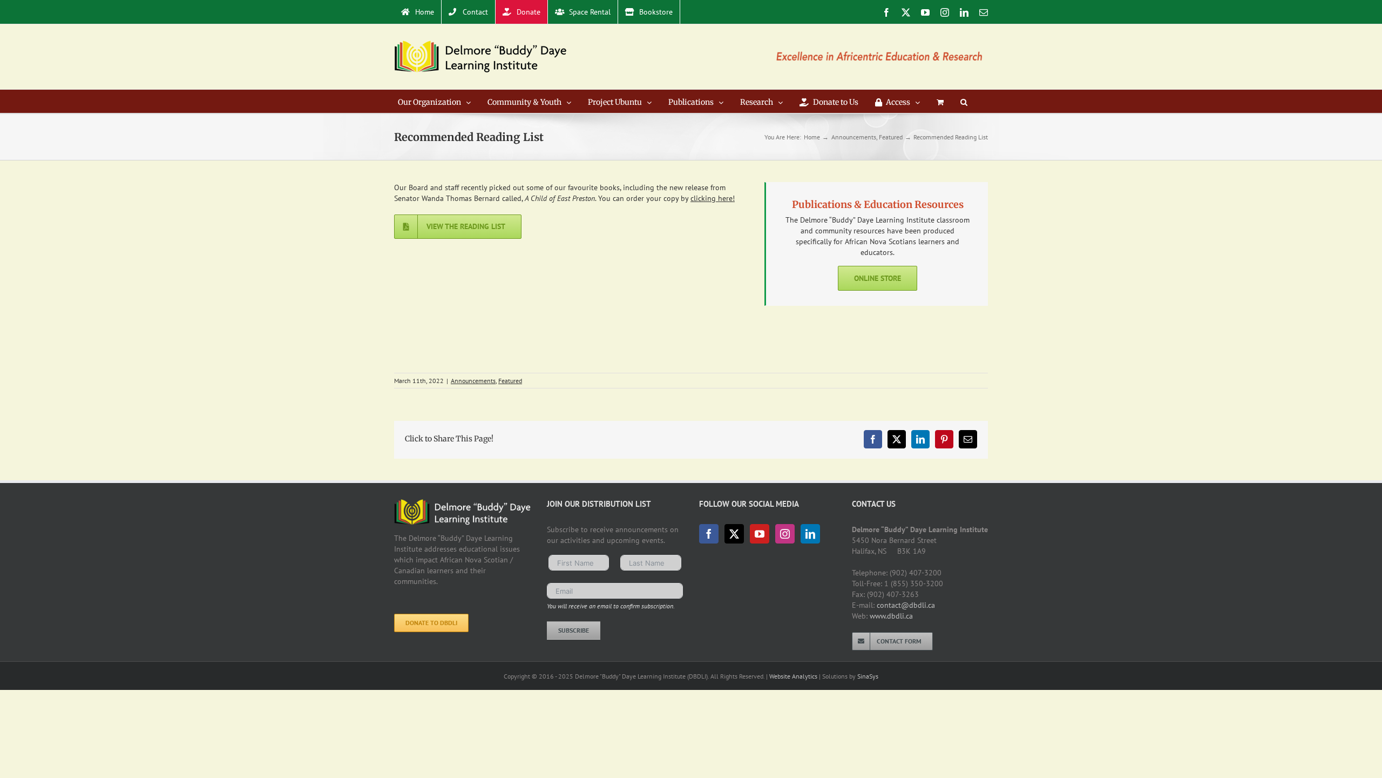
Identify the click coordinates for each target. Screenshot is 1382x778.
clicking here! (712, 198)
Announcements (473, 381)
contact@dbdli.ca (906, 605)
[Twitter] (734, 534)
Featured (510, 381)
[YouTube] (759, 534)
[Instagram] (785, 534)
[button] (963, 101)
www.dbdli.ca (891, 616)
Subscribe (573, 630)
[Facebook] (709, 534)
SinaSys (867, 676)
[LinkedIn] (810, 534)
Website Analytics (793, 676)
